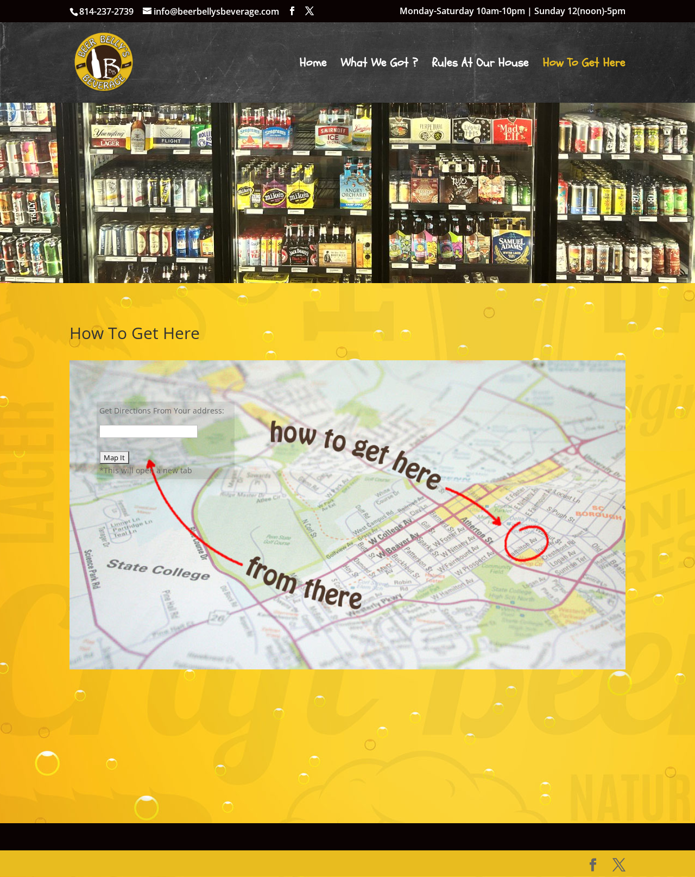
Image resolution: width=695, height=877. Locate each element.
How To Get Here (584, 65)
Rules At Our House (480, 65)
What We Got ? (379, 65)
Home (313, 65)
